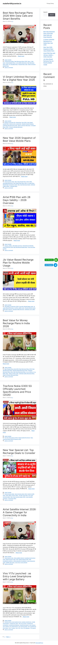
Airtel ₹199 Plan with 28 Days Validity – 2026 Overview (16, 200)
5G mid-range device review (11, 437)
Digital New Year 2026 (21, 122)
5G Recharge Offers (9, 61)
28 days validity (8, 245)
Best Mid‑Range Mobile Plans (20, 247)
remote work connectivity (15, 124)
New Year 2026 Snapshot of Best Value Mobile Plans (19, 139)
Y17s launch (33, 628)
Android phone (8, 622)
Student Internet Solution (28, 124)
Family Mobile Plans (10, 62)
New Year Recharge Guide (24, 184)
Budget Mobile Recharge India (20, 370)
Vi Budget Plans (13, 186)
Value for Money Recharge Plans (10, 375)
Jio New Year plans (23, 495)
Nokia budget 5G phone (24, 437)
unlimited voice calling (30, 309)
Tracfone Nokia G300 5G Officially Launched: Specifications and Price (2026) (17, 390)
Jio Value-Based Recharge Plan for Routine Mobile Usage (18, 262)
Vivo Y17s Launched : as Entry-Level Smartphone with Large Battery (17, 576)
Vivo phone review (22, 626)
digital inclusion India (10, 559)
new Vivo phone (22, 623)
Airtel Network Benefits (27, 245)
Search (45, 12)
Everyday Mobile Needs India (26, 306)
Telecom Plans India (13, 373)
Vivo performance (13, 626)
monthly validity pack (19, 308)
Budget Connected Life (9, 122)
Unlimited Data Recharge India (10, 125)
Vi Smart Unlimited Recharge (15, 127)
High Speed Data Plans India (20, 183)
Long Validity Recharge (21, 62)
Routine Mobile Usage (30, 308)
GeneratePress (39, 642)
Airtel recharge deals (9, 181)
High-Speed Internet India (22, 559)
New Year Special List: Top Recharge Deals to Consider (19, 451)
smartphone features (14, 625)
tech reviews (32, 625)
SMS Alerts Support (7, 309)
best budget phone (16, 622)
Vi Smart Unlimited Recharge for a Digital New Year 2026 (19, 78)
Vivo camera (6, 626)
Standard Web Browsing (18, 309)
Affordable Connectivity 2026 (11, 306)
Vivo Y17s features (25, 628)
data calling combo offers (12, 495)
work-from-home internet (21, 562)
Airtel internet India (8, 558)
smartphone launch (24, 625)
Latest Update (7, 59)
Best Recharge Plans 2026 (20, 61)
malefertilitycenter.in (12, 3)
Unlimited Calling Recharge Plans (26, 373)
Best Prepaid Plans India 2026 (11, 369)
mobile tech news (14, 623)
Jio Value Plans (30, 183)
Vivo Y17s (17, 628)
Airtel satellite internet (19, 558)
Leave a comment (8, 67)
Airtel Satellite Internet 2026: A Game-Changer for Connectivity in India (19, 512)
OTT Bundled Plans (13, 64)
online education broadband (19, 561)
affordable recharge (17, 245)
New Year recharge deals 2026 (17, 497)
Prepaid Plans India (22, 64)
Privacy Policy (50, 3)
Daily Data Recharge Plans (19, 372)
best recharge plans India (21, 494)
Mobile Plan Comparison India (10, 184)
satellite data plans (10, 562)
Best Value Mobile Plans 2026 (22, 181)
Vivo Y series (12, 628)
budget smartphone (26, 622)
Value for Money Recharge (24, 125)
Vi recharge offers (12, 498)
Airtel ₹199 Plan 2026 (8, 247)
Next (8, 637)
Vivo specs (5, 628)
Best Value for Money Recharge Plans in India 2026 (16, 323)
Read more (21, 56)
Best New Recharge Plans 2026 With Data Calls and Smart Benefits (18, 15)
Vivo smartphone (32, 626)
